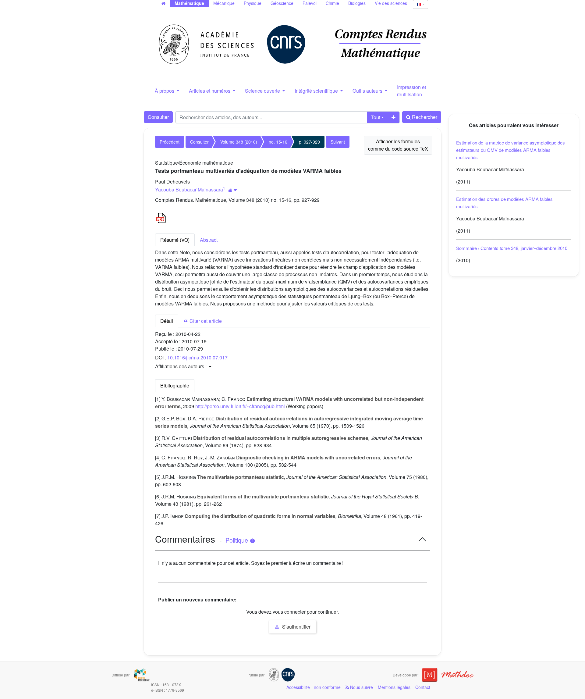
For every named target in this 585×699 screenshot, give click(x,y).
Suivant (338, 142)
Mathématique (189, 3)
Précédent (169, 142)
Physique (252, 3)
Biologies (357, 3)
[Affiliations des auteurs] (232, 190)
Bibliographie (174, 385)
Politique (237, 540)
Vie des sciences (391, 3)
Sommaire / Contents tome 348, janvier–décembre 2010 (511, 248)
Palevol (310, 3)
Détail (166, 320)
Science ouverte (263, 90)
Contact (422, 687)
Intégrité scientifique (317, 90)
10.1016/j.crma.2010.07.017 (197, 357)
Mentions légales (394, 687)
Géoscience (282, 3)
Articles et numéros (210, 90)
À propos (165, 90)
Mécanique (224, 3)
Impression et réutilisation (411, 91)
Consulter (158, 116)
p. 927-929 (309, 142)
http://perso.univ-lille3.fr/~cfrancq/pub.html (240, 406)
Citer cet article (205, 320)
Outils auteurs (368, 90)
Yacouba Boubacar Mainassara (189, 189)
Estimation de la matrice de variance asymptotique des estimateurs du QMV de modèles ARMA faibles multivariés (510, 149)
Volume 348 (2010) (238, 142)
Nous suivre (361, 687)
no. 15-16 (278, 142)
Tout (375, 117)
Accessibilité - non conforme (313, 687)
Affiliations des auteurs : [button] (181, 366)
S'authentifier (295, 626)
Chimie (332, 3)
